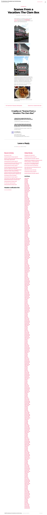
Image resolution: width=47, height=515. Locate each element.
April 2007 (26, 436)
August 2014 (26, 338)
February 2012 (26, 372)
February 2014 (26, 345)
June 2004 (26, 474)
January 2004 (26, 479)
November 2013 (27, 348)
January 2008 (26, 426)
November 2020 (27, 255)
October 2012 (26, 363)
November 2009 (27, 402)
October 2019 (26, 269)
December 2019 (27, 267)
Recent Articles (9, 153)
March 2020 (26, 264)
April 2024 (26, 209)
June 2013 (26, 354)
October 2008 (26, 416)
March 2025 (26, 197)
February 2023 (26, 225)
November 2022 (27, 228)
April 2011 (26, 383)
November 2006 (27, 442)
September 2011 (27, 377)
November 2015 (27, 322)
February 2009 (26, 412)
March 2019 (26, 277)
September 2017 (27, 297)
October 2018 (26, 283)
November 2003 (27, 481)
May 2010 (26, 395)
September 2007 (27, 431)
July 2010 (26, 393)
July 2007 (26, 433)
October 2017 (26, 296)
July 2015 (25, 326)
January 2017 (26, 306)
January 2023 (26, 226)
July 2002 (26, 499)
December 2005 (27, 454)
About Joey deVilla (39, 1)
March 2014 (26, 344)
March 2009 (26, 411)
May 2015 (26, 328)
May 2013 (26, 355)
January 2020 (26, 266)
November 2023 (27, 215)
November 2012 (27, 362)
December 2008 (27, 414)
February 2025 (26, 198)
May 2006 (26, 449)
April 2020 (26, 263)
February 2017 (26, 305)
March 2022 (26, 237)
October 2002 (26, 495)
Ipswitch (15, 20)
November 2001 (27, 508)
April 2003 (26, 489)
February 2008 (26, 425)
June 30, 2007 (24, 15)
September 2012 (27, 364)
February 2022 (26, 238)
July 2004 (26, 473)
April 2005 (26, 463)
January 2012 (26, 373)
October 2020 (26, 256)
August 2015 (26, 325)
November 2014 (27, 335)
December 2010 (27, 387)
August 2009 (26, 405)
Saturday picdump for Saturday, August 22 (31, 158)
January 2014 (26, 346)
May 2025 (26, 195)
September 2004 (27, 471)
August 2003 (26, 484)
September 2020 (27, 257)
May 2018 (26, 288)
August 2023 (26, 218)
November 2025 (27, 188)
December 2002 (27, 493)
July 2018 (26, 286)
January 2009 (26, 413)
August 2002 (26, 498)
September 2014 (27, 337)
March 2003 (26, 490)
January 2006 (26, 453)
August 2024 (26, 205)
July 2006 (26, 446)
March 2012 (26, 371)
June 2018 (26, 287)
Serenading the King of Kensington (10, 175)
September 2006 (27, 444)
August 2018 (26, 285)
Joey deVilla (19, 15)
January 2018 (26, 293)
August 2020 (26, 258)
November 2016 (27, 308)
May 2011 (25, 382)
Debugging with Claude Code (29, 155)
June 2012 (26, 367)
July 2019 (25, 273)
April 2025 (26, 196)
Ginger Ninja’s (16, 19)
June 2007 (26, 434)
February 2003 (26, 491)
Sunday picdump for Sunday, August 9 (10, 165)
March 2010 (26, 397)
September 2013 (27, 351)
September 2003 (27, 483)
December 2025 (27, 187)
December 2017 (27, 294)
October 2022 (26, 229)
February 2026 (26, 185)
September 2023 (27, 217)
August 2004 (26, 472)
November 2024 (27, 201)
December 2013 (27, 347)
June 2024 (26, 207)
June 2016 (26, 314)
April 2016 (26, 316)
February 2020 (26, 265)
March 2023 (26, 224)
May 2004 (26, 475)
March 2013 (26, 357)
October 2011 (26, 376)
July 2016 (25, 313)
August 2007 (26, 432)
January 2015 (26, 333)
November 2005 (27, 455)
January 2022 (26, 239)
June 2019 (26, 274)
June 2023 (26, 220)
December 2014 (27, 334)
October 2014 (26, 336)
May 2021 (26, 248)
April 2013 (26, 356)
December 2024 (27, 200)
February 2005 (26, 465)
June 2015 (26, 327)
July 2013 (25, 353)
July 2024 (26, 206)
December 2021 (27, 240)
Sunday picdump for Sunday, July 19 (10, 184)
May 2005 (26, 462)
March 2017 (26, 304)
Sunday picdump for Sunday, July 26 (10, 181)
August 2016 (26, 312)
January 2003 (26, 492)
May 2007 (26, 435)
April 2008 (26, 423)
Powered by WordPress (26, 513)
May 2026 (26, 181)
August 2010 (26, 392)
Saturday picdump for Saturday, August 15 (31, 173)
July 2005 (26, 460)
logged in (19, 146)
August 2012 (26, 365)
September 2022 (27, 230)
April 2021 (26, 249)
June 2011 (26, 381)
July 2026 (26, 179)
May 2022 (26, 235)
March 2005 (26, 464)
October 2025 (26, 189)
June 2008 (26, 421)
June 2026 (26, 180)
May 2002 (26, 501)
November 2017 (27, 295)
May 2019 (26, 275)
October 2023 (26, 216)
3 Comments (29, 15)
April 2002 (26, 502)
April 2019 (26, 276)
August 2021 (26, 245)
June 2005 (26, 461)
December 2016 (27, 307)
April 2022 (26, 236)
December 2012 (27, 361)
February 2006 (26, 452)
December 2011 (27, 374)
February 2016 (26, 318)
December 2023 (27, 214)
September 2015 (27, 324)
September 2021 (27, 244)
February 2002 (26, 504)
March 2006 (26, 451)
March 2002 (26, 503)
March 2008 (26, 424)
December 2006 (27, 441)
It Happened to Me (23, 6)
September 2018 (27, 284)
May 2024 (26, 208)
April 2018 (26, 289)
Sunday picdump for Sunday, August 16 (11, 161)
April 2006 (26, 450)
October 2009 (26, 403)
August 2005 (26, 459)
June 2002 (26, 500)
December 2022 (27, 227)
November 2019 (27, 268)
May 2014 (26, 342)
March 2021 (26, 250)
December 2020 (27, 254)
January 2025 (26, 199)
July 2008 (26, 420)
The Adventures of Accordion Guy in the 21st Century (11, 1)
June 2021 (26, 247)
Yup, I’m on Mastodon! (8, 189)
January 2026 (26, 186)
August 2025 (26, 191)
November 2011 (27, 375)
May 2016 (26, 315)
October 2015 (26, 323)
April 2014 (26, 343)
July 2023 (26, 219)
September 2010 (27, 391)
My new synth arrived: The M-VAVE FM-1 (31, 165)
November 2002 (27, 494)
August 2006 (26, 445)
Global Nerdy (28, 153)
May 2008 (26, 422)
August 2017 (26, 298)
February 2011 (26, 385)
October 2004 (26, 470)
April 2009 (26, 410)
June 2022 (26, 234)
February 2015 (26, 332)
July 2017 (25, 299)
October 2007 (26, 430)
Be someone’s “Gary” (8, 155)
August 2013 (26, 352)
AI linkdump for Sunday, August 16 (30, 171)
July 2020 (26, 259)
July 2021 (25, 246)
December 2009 (27, 401)
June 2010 (26, 394)
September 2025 (27, 190)
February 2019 (26, 278)
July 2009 (26, 406)
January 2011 (26, 386)
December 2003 (27, 480)
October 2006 (26, 443)
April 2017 (26, 303)
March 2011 (26, 384)
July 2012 (25, 366)
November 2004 (27, 469)
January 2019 (26, 279)
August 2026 (26, 178)
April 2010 (26, 396)
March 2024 (26, 210)
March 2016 (26, 317)
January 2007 (26, 440)
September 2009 (27, 404)
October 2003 (26, 482)
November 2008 (27, 415)
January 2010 (26, 400)
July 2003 (26, 485)
